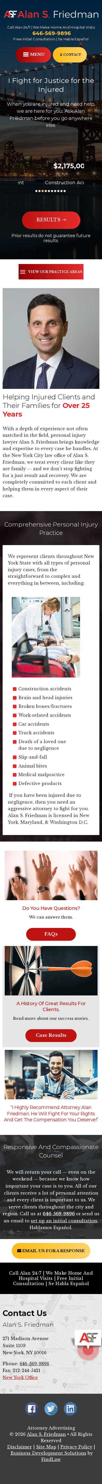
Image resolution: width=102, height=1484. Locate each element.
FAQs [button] (51, 934)
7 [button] (55, 191)
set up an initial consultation (64, 1220)
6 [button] (52, 191)
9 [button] (61, 191)
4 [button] (46, 191)
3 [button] (43, 191)
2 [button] (39, 191)
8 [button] (58, 191)
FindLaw (51, 1459)
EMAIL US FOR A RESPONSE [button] (53, 1250)
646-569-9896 (51, 33)
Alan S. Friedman (46, 1434)
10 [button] (65, 191)
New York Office (20, 1377)
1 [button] (36, 191)
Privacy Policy (76, 1446)
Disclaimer (19, 1446)
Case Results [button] (51, 1035)
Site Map (46, 1446)
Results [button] (48, 220)
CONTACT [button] (72, 55)
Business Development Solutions (48, 1453)
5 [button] (49, 191)
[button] (33, 55)
